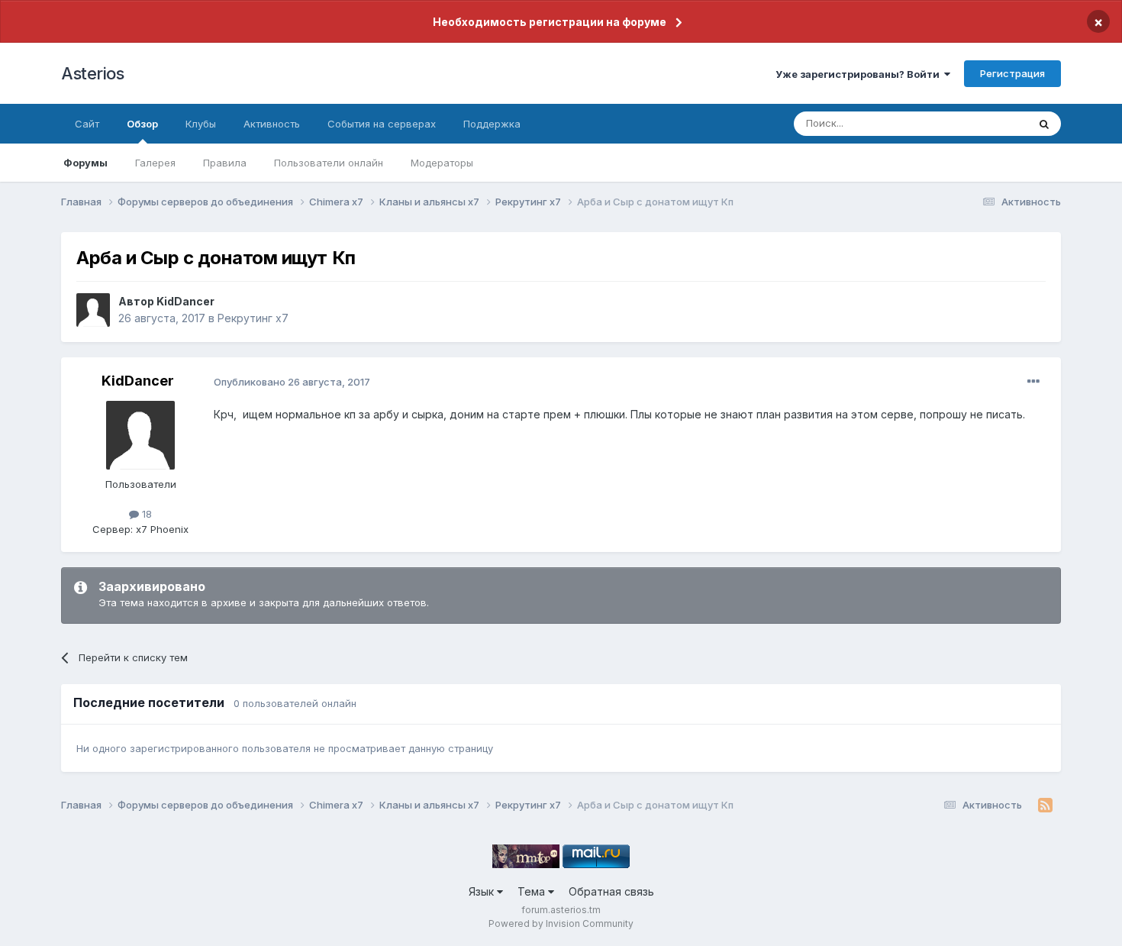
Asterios (92, 73)
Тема (532, 891)
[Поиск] (1044, 123)
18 (145, 514)
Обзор (142, 124)
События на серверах (381, 124)
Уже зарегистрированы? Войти (859, 74)
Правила (225, 163)
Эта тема (986, 123)
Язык (483, 891)
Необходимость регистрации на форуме (549, 21)
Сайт (87, 124)
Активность (271, 124)
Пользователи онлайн (328, 163)
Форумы (85, 163)
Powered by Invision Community (561, 923)
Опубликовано (292, 382)
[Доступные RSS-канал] (1045, 805)
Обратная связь (611, 891)
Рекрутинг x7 (253, 318)
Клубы (200, 124)
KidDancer (185, 301)
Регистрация (1012, 73)
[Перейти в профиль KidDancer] (93, 310)
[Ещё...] (1033, 382)
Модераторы (442, 163)
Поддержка (492, 124)
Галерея (155, 163)
